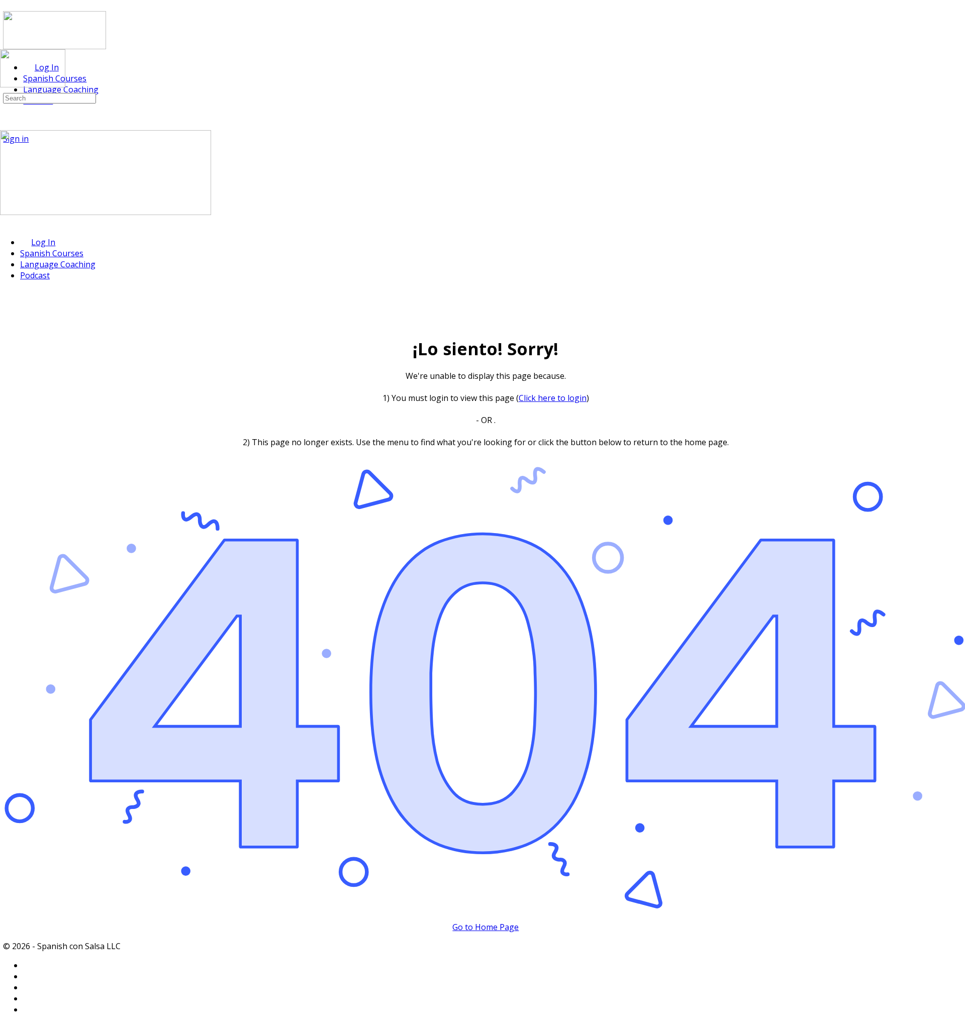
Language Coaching (57, 264)
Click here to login (553, 397)
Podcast (35, 275)
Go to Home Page (485, 927)
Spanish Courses (51, 253)
